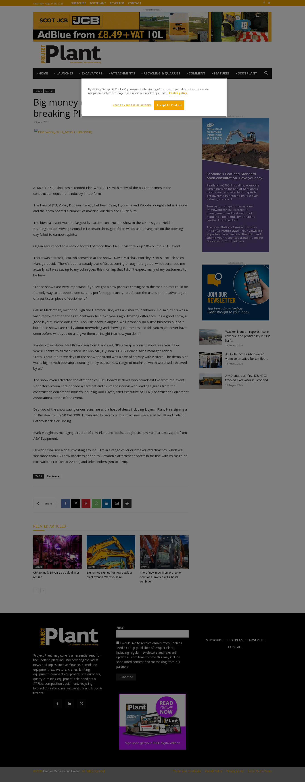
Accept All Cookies (169, 105)
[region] (154, 97)
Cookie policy (178, 93)
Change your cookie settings (132, 104)
